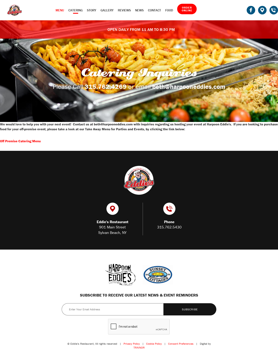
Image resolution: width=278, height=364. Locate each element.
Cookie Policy (154, 344)
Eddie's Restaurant (14, 10)
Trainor (139, 347)
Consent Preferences (181, 344)
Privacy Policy (132, 344)
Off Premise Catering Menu (20, 141)
